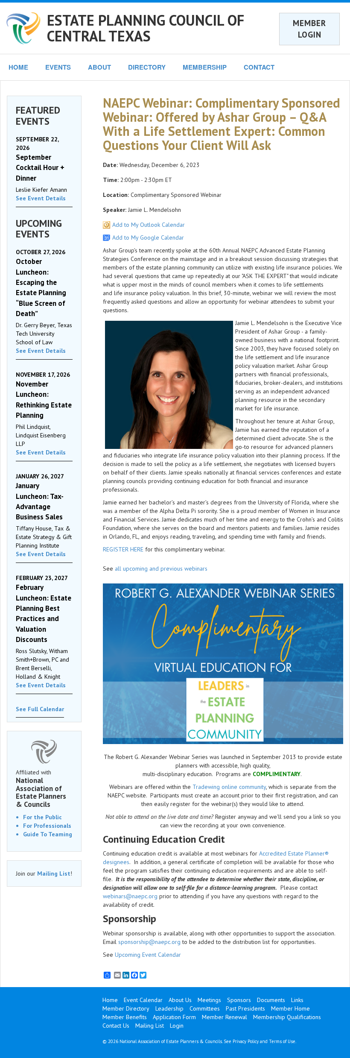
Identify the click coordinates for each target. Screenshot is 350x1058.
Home (110, 1000)
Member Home (290, 1008)
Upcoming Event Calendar (148, 954)
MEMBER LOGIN (309, 29)
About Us (180, 1000)
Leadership (169, 1008)
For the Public (42, 817)
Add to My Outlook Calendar (148, 225)
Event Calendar (143, 1000)
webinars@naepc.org (130, 896)
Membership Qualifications (287, 1017)
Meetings (209, 1000)
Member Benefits (124, 1017)
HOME (18, 67)
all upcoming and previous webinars (161, 568)
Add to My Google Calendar (148, 237)
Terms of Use (282, 1041)
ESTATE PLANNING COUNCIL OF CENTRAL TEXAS (145, 28)
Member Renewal (224, 1017)
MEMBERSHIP (205, 67)
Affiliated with (41, 788)
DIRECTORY (147, 67)
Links (297, 1000)
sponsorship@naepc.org (149, 942)
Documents (271, 1000)
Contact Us (115, 1025)
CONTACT (259, 67)
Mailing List (53, 873)
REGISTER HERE (123, 549)
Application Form (174, 1017)
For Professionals (47, 825)
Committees (205, 1008)
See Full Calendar (40, 709)
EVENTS (58, 67)
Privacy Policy (246, 1041)
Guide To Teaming (47, 834)
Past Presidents (245, 1008)
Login (177, 1025)
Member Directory (125, 1008)
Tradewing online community (229, 787)
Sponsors (239, 1000)
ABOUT (99, 67)
